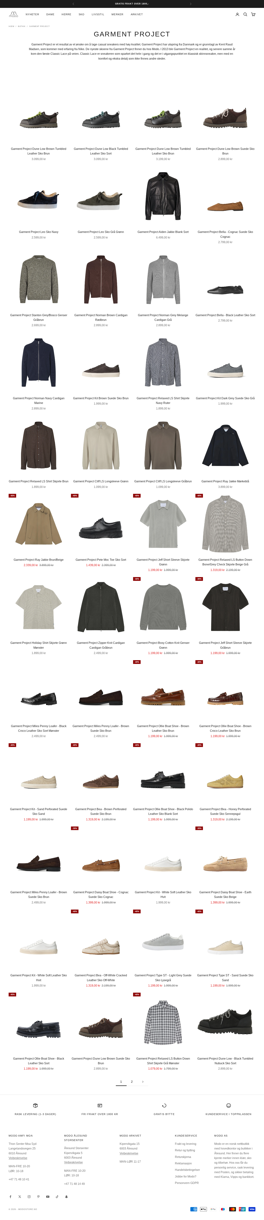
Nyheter (32, 14)
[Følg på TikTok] (57, 1196)
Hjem (11, 26)
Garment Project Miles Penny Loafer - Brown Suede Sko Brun (101, 728)
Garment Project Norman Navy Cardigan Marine (38, 400)
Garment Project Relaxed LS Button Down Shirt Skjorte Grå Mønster (163, 1061)
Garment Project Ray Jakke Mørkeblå (225, 481)
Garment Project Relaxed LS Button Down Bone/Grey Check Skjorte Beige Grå (225, 562)
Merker (118, 14)
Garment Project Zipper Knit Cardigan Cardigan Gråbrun (101, 645)
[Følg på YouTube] (48, 1196)
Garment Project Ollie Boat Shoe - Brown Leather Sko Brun (163, 728)
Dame (50, 14)
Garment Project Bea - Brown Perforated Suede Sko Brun (100, 811)
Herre (66, 14)
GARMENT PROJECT (39, 26)
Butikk (22, 26)
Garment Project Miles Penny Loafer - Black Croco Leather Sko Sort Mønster (38, 728)
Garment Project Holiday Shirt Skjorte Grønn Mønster (38, 645)
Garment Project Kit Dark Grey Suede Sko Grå (225, 398)
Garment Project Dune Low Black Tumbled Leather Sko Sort (101, 151)
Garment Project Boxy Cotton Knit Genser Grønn (163, 645)
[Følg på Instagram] (29, 1196)
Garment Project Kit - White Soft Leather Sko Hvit (163, 894)
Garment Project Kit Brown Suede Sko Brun (101, 398)
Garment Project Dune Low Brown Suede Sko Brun (225, 151)
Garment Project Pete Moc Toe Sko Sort (101, 559)
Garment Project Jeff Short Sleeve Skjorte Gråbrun (225, 645)
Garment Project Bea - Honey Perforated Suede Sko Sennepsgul (225, 811)
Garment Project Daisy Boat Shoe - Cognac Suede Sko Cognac (101, 894)
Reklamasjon (183, 1163)
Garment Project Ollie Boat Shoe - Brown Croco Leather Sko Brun (225, 728)
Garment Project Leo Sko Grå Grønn (101, 231)
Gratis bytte (164, 1114)
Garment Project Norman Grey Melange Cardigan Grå (163, 317)
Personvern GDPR (187, 1182)
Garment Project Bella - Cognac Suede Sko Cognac (225, 234)
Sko (82, 14)
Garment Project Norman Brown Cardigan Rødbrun (101, 317)
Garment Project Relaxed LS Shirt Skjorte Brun (38, 481)
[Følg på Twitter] (20, 1196)
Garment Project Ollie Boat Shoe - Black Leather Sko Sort (38, 1061)
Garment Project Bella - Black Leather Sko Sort (225, 315)
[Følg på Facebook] (10, 1196)
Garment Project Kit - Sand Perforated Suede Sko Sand (38, 811)
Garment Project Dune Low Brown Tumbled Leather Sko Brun (38, 151)
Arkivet (137, 14)
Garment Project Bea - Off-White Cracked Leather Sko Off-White (101, 978)
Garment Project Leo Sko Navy (38, 231)
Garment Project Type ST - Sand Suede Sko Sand (225, 978)
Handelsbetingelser (187, 1169)
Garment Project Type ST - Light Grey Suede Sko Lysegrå (163, 978)
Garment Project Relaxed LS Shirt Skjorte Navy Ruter (163, 400)
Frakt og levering (185, 1143)
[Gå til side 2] (142, 1082)
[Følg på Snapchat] (66, 1196)
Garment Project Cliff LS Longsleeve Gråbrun (163, 481)
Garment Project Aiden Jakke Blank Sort (163, 231)
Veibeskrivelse (18, 1158)
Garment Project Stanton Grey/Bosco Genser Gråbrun (38, 317)
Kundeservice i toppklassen (228, 1114)
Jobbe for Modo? (185, 1176)
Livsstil (98, 14)
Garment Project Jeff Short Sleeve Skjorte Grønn (163, 562)
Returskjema (183, 1156)
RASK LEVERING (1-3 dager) (35, 1114)
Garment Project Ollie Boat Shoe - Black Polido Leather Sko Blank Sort (163, 811)
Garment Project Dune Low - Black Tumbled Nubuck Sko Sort (225, 1061)
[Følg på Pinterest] (38, 1196)
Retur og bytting (185, 1150)
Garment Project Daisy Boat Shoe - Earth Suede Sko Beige (225, 894)
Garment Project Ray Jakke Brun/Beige (39, 559)
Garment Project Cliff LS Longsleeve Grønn (100, 481)
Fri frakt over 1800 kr (100, 1114)
